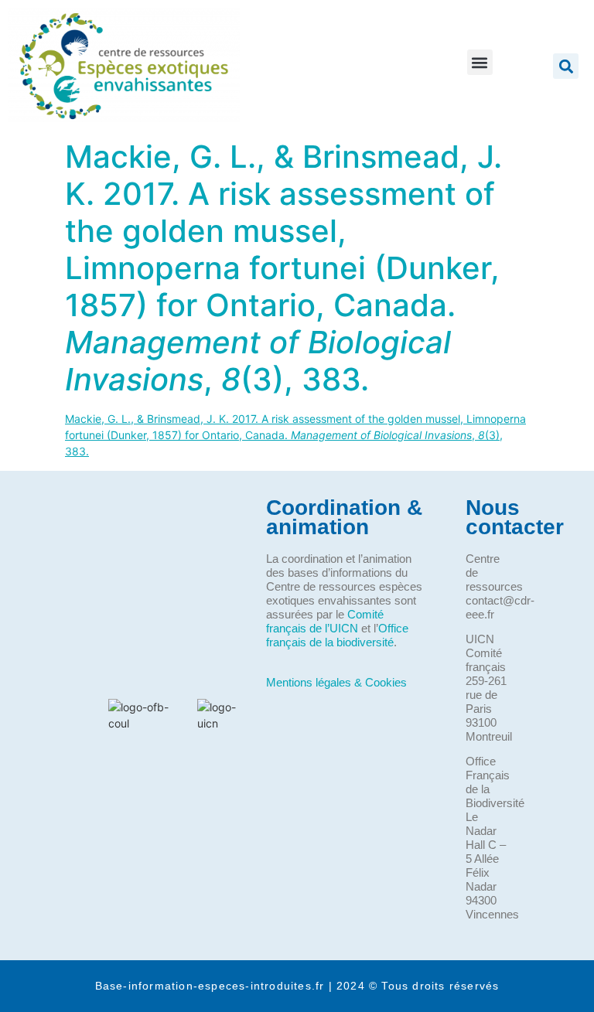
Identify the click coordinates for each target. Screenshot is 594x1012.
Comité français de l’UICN (325, 621)
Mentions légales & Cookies (336, 682)
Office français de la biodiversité (337, 635)
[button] (480, 62)
